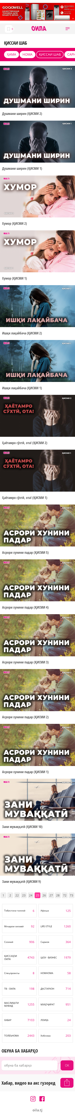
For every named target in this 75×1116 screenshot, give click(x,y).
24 (30, 895)
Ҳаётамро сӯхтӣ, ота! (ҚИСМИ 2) (24, 443)
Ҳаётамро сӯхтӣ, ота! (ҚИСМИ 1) (24, 498)
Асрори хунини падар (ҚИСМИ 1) (25, 772)
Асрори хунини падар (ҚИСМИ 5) (25, 552)
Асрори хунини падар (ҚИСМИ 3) (25, 662)
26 (44, 895)
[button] (68, 29)
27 (51, 895)
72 (65, 895)
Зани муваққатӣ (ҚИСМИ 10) (22, 827)
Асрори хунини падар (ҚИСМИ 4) (25, 607)
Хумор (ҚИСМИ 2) (14, 223)
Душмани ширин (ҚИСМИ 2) (22, 114)
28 (58, 895)
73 (71, 895)
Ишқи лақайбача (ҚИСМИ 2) (22, 333)
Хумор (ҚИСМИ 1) (14, 278)
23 (24, 895)
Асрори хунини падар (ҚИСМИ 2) (25, 717)
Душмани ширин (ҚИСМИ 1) (22, 168)
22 (17, 895)
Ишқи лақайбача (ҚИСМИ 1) (22, 388)
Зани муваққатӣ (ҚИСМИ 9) (21, 882)
